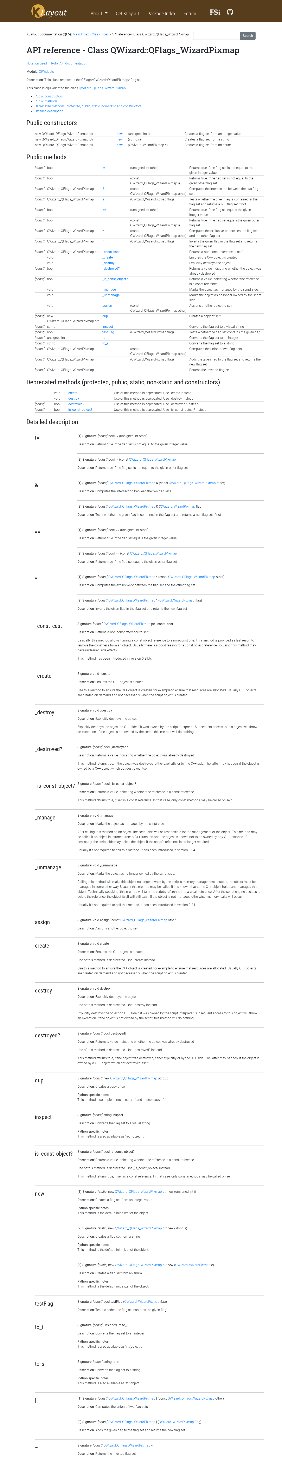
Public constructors (49, 96)
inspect (107, 327)
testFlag (108, 332)
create (72, 393)
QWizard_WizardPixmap (177, 506)
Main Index (81, 34)
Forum (190, 13)
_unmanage (111, 295)
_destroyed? (111, 268)
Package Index (161, 13)
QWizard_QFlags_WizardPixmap (102, 88)
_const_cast (111, 252)
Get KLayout (127, 13)
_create (107, 257)
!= (103, 168)
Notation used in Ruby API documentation (56, 63)
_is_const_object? (115, 279)
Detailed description (49, 111)
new (120, 134)
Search (248, 36)
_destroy (108, 263)
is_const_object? (80, 410)
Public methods (46, 101)
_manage (109, 289)
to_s (105, 343)
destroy (73, 398)
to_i (105, 338)
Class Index (100, 34)
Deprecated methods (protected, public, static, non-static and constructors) (88, 106)
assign (107, 306)
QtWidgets (46, 72)
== (104, 210)
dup (105, 316)
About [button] (97, 13)
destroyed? (76, 404)
